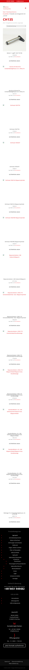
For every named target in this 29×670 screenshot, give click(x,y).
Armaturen (16, 559)
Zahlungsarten (15, 601)
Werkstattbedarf (16, 568)
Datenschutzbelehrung (17, 661)
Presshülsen (17, 561)
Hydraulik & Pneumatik (15, 557)
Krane (15, 571)
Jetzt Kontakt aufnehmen (14, 645)
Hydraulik (15, 555)
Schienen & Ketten (15, 576)
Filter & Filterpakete (15, 550)
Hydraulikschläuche (16, 566)
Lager (15, 573)
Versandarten (15, 598)
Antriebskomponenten (15, 538)
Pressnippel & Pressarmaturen (17, 563)
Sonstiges (15, 578)
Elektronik (15, 545)
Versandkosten (17, 56)
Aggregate (15, 535)
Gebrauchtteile (15, 552)
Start (4, 12)
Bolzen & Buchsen (15, 540)
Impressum (7, 661)
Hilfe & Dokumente (15, 603)
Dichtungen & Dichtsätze (15, 543)
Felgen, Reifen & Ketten (15, 547)
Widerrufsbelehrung (13, 663)
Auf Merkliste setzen (14, 61)
